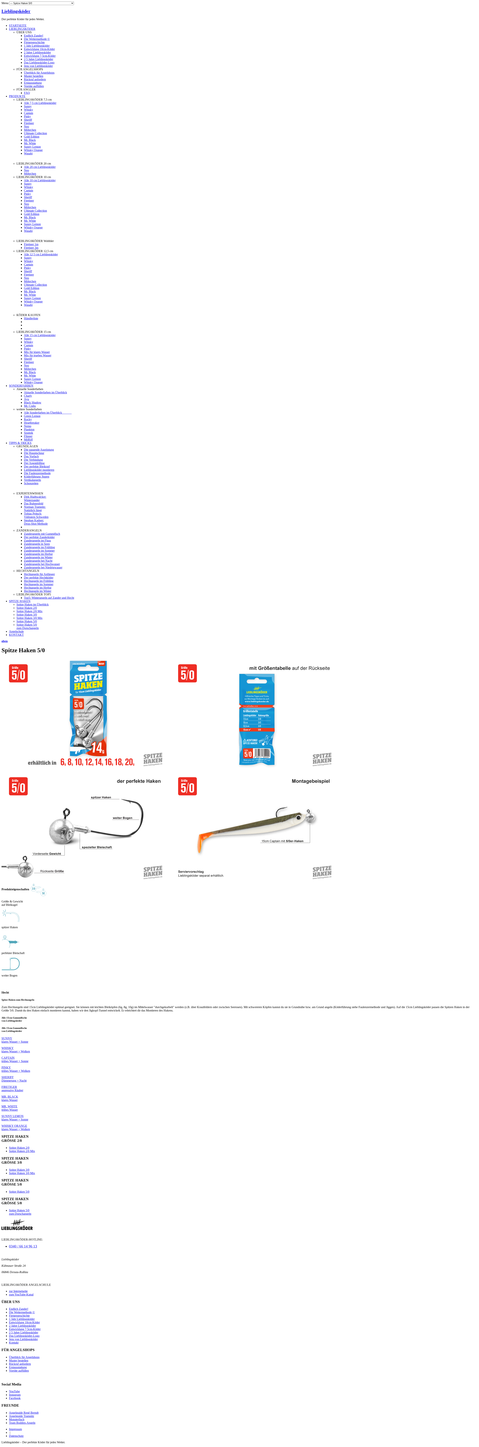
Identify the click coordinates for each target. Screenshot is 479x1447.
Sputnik (28, 432)
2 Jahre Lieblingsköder (37, 52)
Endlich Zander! (33, 35)
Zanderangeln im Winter (38, 557)
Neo (26, 126)
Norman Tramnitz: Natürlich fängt (35, 508)
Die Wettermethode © (37, 39)
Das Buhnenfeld (33, 503)
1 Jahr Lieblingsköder (37, 45)
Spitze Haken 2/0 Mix (29, 611)
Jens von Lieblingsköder (38, 66)
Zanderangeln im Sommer (39, 550)
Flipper (28, 436)
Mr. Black (30, 140)
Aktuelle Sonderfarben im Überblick (45, 392)
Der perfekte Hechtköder (38, 577)
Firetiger (29, 123)
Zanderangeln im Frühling (39, 547)
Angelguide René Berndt (24, 1412)
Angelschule (16, 631)
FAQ (27, 92)
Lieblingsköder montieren (39, 469)
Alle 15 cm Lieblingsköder (40, 335)
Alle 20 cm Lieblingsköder (40, 166)
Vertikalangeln (32, 480)
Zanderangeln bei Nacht (38, 560)
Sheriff (28, 119)
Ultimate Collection (35, 133)
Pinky (27, 116)
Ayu (26, 399)
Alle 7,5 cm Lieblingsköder (40, 103)
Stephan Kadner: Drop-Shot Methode (36, 522)
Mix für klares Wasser (37, 352)
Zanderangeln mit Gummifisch (42, 533)
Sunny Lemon (32, 146)
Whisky (28, 109)
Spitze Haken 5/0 (26, 621)
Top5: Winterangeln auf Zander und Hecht (49, 597)
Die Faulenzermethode (37, 473)
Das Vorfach (31, 456)
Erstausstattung (33, 82)
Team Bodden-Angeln (22, 1422)
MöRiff (28, 439)
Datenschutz (16, 1435)
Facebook (15, 1398)
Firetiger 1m (31, 244)
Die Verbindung (33, 459)
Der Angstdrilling (34, 463)
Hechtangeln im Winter (37, 591)
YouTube (14, 1391)
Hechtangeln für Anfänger (39, 574)
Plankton (29, 429)
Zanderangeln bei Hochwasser (42, 564)
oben (4, 641)
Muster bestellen (33, 76)
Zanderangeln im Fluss (37, 540)
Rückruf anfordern (35, 79)
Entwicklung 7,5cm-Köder (40, 55)
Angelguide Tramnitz (21, 1416)
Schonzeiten (31, 483)
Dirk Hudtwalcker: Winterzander (35, 498)
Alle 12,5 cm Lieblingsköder (41, 254)
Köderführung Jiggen (36, 476)
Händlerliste (31, 318)
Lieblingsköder (15, 11)
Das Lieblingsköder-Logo (39, 62)
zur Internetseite (18, 1291)
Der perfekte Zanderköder (39, 537)
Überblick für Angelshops (39, 72)
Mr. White (30, 143)
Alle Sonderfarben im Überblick (48, 412)
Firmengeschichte (34, 42)
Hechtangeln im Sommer (38, 584)
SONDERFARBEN (21, 385)
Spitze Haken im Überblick (32, 604)
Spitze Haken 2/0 (26, 607)
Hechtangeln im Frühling (39, 581)
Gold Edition (31, 136)
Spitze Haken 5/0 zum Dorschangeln (27, 626)
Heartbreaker (31, 422)
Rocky (28, 419)
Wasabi (28, 153)
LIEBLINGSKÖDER (22, 28)
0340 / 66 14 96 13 (23, 1246)
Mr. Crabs (30, 405)
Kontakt (14, 1342)
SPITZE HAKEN (19, 601)
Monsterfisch (16, 1419)
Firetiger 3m (31, 247)
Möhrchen (30, 129)
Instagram (15, 1394)
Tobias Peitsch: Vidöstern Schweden (36, 515)
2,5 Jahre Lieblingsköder (38, 59)
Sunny (28, 106)
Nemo (27, 426)
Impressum (15, 1429)
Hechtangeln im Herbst (37, 587)
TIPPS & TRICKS (20, 442)
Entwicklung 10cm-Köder (39, 49)
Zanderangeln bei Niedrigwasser (43, 567)
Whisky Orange (33, 150)
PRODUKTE (17, 96)
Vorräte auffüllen (34, 86)
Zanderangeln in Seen (37, 543)
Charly (28, 395)
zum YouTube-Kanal (21, 1294)
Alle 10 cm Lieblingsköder (40, 180)
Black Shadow (32, 402)
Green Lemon (32, 416)
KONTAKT (16, 634)
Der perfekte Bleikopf (37, 466)
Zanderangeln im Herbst (38, 554)
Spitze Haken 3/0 (26, 614)
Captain (28, 113)
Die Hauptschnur (34, 453)
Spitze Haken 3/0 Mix (29, 618)
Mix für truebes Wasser (37, 355)
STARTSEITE (18, 25)
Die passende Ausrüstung (39, 449)
